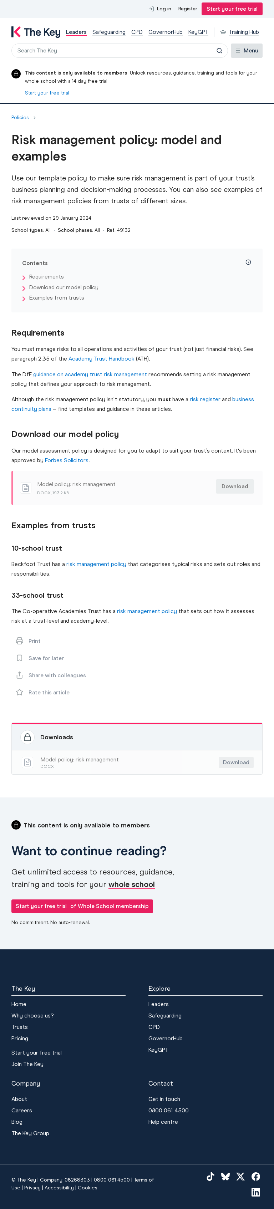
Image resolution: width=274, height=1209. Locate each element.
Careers (21, 1110)
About (19, 1099)
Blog (16, 1121)
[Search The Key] (219, 51)
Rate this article (49, 692)
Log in (164, 9)
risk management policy (96, 564)
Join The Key (27, 1064)
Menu (251, 50)
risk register (205, 399)
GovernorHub (165, 1038)
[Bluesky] (225, 1176)
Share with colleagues (57, 675)
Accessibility (59, 1188)
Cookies (87, 1188)
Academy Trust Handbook (101, 358)
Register (187, 9)
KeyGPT (158, 1049)
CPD (154, 1027)
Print (35, 641)
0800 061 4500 (168, 1110)
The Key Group (30, 1133)
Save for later (46, 658)
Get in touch (164, 1099)
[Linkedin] (255, 1192)
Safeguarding (165, 1015)
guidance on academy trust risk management (90, 374)
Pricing (19, 1038)
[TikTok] (210, 1176)
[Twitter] (240, 1176)
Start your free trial (232, 8)
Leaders (158, 1004)
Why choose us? (32, 1015)
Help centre (163, 1121)
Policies (20, 117)
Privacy (32, 1188)
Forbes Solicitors (66, 460)
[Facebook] (255, 1176)
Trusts (19, 1027)
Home (18, 1004)
